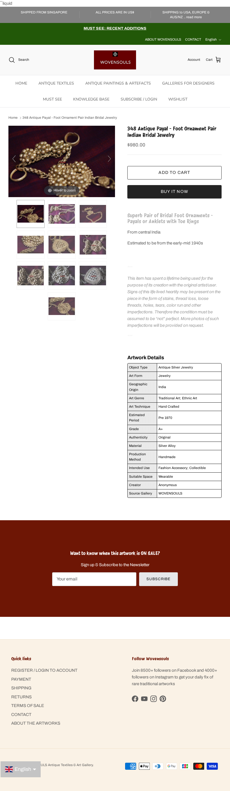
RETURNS (21, 697)
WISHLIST (177, 99)
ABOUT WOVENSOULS (163, 39)
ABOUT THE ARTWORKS (35, 723)
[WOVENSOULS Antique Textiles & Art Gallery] (115, 59)
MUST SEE (52, 99)
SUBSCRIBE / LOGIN (139, 99)
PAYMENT (21, 679)
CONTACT (193, 39)
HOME (21, 83)
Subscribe (158, 579)
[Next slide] (109, 158)
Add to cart (174, 172)
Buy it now (174, 191)
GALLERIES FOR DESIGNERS (188, 83)
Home (13, 118)
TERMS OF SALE (27, 705)
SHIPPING (21, 688)
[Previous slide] (14, 158)
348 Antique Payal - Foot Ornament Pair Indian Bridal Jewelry (69, 118)
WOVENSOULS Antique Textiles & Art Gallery (58, 765)
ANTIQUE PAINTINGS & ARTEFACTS (118, 83)
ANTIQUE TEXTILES (56, 83)
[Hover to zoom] (61, 161)
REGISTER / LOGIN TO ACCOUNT (44, 670)
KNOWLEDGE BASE (91, 99)
